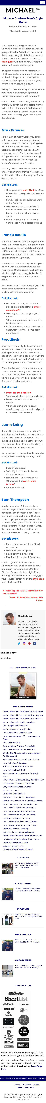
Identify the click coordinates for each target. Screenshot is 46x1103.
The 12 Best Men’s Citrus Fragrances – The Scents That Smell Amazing (28, 966)
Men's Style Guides (27, 26)
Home (2, 1078)
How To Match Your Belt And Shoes (19, 814)
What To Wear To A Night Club (17, 729)
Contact (27, 1085)
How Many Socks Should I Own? (17, 732)
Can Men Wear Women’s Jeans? (18, 849)
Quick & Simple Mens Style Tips (17, 818)
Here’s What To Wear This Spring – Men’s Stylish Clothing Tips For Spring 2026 (28, 916)
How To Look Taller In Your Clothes (19, 811)
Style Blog (38, 579)
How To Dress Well (11, 742)
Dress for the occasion (18, 392)
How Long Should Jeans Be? (15, 725)
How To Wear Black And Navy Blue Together (23, 780)
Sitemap (17, 1097)
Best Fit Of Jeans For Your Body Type (20, 804)
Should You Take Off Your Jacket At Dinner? (23, 800)
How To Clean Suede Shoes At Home (19, 821)
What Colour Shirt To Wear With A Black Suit (23, 711)
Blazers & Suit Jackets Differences (19, 797)
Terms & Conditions (32, 1097)
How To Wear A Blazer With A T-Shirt (20, 825)
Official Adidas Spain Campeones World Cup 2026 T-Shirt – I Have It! (27, 890)
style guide (8, 61)
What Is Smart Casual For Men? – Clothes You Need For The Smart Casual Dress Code (27, 865)
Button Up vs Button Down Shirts (18, 766)
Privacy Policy (23, 1099)
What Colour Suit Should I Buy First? (19, 722)
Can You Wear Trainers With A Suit (18, 746)
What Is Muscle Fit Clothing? (16, 828)
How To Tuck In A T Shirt (14, 770)
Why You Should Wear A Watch (17, 786)
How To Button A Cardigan (15, 763)
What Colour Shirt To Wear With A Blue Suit (22, 718)
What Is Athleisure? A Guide (15, 842)
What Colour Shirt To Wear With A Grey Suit (23, 715)
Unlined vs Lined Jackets (14, 793)
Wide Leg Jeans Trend (13, 846)
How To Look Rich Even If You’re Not (19, 807)
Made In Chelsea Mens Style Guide (19, 832)
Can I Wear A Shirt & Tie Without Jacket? (22, 839)
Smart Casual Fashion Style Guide (18, 783)
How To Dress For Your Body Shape (19, 749)
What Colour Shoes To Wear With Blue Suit (22, 835)
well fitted (28, 190)
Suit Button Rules (10, 790)
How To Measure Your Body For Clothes (21, 759)
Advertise (29, 1088)
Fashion (13, 26)
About (17, 1085)
